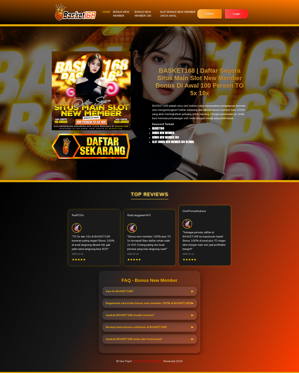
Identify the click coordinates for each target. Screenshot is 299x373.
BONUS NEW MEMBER (121, 14)
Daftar (209, 14)
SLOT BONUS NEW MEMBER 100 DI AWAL (177, 14)
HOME (106, 12)
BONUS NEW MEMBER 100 (143, 14)
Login (236, 14)
